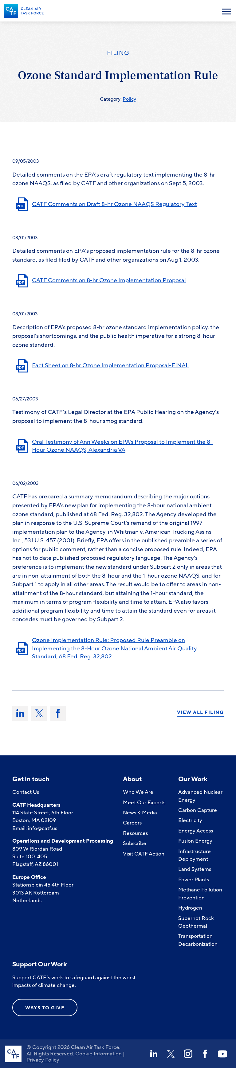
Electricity (190, 820)
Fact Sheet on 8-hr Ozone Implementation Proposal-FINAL (110, 365)
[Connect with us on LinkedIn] (154, 1054)
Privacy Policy (42, 1059)
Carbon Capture (197, 810)
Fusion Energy (195, 840)
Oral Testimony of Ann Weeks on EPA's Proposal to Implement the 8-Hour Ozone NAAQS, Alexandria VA (122, 446)
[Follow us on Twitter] (171, 1054)
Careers (132, 822)
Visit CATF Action (143, 853)
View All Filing (200, 712)
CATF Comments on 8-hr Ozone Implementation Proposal (109, 280)
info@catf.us (42, 828)
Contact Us (25, 792)
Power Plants (193, 879)
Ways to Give (45, 1008)
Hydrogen (190, 907)
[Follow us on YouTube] (222, 1054)
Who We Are (138, 792)
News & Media (140, 812)
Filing (118, 53)
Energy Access (195, 830)
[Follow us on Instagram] (188, 1054)
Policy (129, 99)
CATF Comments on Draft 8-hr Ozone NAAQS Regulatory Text (114, 204)
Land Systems (194, 869)
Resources (135, 833)
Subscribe (134, 843)
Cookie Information (98, 1053)
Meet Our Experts (144, 802)
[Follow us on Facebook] (205, 1054)
